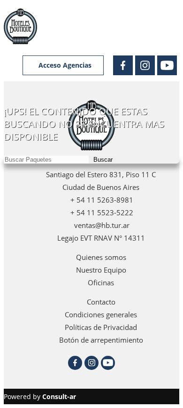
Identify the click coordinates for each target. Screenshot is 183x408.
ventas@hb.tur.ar (101, 225)
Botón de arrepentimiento (101, 340)
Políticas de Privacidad (101, 327)
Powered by (40, 396)
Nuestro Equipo (101, 270)
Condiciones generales (101, 314)
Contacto (101, 301)
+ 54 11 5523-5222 (101, 212)
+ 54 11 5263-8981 (101, 199)
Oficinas (101, 282)
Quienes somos (101, 257)
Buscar (103, 159)
